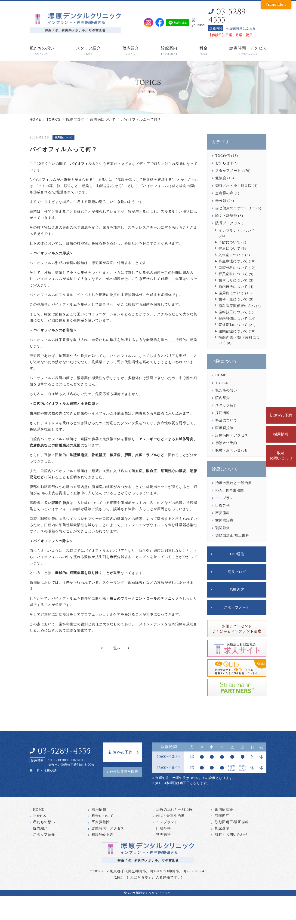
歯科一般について (233, 299)
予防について (229, 242)
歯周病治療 (224, 520)
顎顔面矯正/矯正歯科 (232, 535)
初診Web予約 (281, 415)
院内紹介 (222, 398)
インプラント (226, 498)
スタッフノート (228, 170)
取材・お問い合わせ (231, 450)
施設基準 (222, 828)
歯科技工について (233, 312)
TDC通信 (222, 155)
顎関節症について (233, 331)
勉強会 (220, 178)
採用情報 (281, 434)
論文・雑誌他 (226, 216)
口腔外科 (222, 505)
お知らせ (222, 163)
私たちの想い (226, 390)
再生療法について (233, 261)
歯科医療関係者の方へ (237, 306)
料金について (226, 420)
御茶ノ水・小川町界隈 (233, 185)
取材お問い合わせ (281, 455)
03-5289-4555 (229, 16)
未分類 (220, 200)
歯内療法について (233, 286)
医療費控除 (224, 428)
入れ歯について (231, 255)
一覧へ (115, 648)
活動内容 (237, 590)
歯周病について (231, 293)
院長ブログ (224, 223)
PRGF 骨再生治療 (229, 490)
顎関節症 (222, 528)
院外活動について (233, 325)
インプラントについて (237, 231)
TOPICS (221, 383)
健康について (229, 248)
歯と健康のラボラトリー (235, 208)
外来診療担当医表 (124, 771)
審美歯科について (233, 274)
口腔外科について (233, 268)
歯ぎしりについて (233, 280)
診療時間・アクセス (231, 435)
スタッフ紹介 (226, 405)
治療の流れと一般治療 (233, 483)
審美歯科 (222, 513)
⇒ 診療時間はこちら (241, 28)
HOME (220, 375)
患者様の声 (224, 193)
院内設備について (233, 318)
